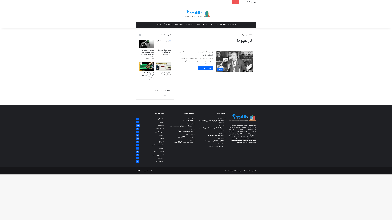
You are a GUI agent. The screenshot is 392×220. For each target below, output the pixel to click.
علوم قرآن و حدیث (157, 155)
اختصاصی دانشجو (157, 145)
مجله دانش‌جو (158, 152)
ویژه (161, 122)
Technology (159, 161)
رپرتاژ (161, 142)
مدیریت (210, 52)
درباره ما (139, 171)
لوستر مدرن (167, 95)
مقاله (161, 139)
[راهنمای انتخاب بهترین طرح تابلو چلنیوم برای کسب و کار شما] (146, 66)
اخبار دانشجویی (221, 25)
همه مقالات (159, 129)
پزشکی (198, 25)
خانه (250, 35)
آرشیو (151, 171)
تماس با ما (145, 171)
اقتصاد (205, 25)
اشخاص (160, 148)
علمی (211, 25)
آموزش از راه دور (166, 73)
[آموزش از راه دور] (163, 66)
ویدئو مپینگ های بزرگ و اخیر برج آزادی (164, 51)
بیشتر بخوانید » (206, 68)
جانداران (160, 135)
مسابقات (160, 158)
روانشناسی (189, 25)
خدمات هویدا (207, 55)
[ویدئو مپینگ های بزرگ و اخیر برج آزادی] (163, 44)
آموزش (160, 119)
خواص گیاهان (159, 132)
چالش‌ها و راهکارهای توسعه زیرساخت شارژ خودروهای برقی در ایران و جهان (147, 53)
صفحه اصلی (232, 25)
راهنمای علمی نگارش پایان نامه (162, 91)
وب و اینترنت (179, 25)
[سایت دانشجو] (196, 13)
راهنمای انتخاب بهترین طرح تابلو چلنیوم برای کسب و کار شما (147, 75)
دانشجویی (160, 125)
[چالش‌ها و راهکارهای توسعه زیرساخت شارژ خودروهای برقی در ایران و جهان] (146, 44)
